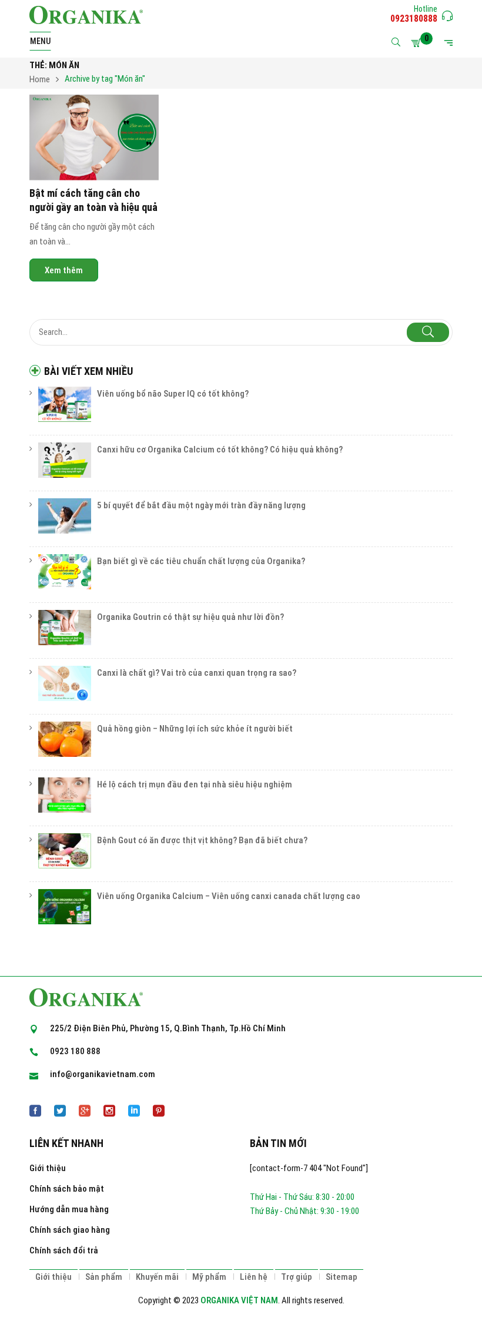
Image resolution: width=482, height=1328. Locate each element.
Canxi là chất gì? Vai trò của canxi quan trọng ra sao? (196, 673)
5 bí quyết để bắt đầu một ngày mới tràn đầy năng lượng (201, 505)
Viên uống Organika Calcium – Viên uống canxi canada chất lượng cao (228, 896)
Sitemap (341, 1277)
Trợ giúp (296, 1277)
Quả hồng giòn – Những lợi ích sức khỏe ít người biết (195, 728)
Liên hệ (253, 1277)
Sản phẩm (103, 1277)
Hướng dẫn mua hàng (69, 1209)
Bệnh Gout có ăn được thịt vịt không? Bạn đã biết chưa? (202, 840)
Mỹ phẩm (209, 1277)
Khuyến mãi (157, 1277)
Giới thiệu (47, 1168)
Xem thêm (64, 270)
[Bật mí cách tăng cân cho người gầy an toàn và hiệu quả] (94, 138)
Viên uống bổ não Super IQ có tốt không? (173, 393)
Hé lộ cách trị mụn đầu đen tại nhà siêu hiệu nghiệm (194, 784)
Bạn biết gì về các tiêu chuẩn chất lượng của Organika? (201, 561)
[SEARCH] (428, 332)
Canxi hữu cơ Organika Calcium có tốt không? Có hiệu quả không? (220, 449)
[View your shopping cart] (418, 43)
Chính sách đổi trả (63, 1250)
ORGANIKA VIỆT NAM (239, 1300)
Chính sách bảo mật (66, 1188)
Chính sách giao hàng (69, 1230)
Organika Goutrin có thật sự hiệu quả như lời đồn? (190, 617)
